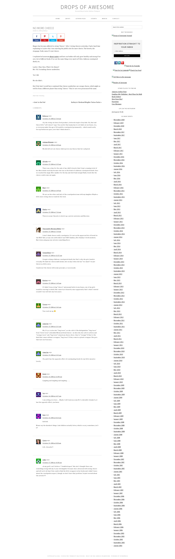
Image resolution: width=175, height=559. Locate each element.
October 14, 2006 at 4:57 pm (52, 396)
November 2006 (119, 499)
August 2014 (118, 237)
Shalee (45, 209)
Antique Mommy (48, 142)
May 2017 (117, 141)
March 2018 (118, 129)
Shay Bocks (81, 556)
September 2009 (119, 394)
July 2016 (117, 172)
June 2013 (117, 277)
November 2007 (119, 462)
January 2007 (118, 493)
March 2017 (118, 148)
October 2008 (118, 428)
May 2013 (117, 280)
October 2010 (118, 354)
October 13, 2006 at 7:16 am (52, 212)
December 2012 (119, 292)
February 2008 (118, 453)
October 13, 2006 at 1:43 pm (52, 283)
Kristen (45, 280)
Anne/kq (45, 324)
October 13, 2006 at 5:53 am (52, 164)
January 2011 (118, 345)
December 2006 (119, 496)
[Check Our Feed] (135, 71)
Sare (44, 415)
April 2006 (117, 521)
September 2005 (119, 543)
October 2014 (118, 231)
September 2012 (119, 302)
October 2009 (118, 391)
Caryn (45, 440)
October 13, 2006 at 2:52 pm (52, 355)
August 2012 (118, 305)
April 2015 (117, 212)
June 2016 (117, 175)
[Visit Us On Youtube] (132, 67)
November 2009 (119, 388)
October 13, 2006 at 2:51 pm (52, 326)
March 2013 (118, 283)
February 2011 (118, 342)
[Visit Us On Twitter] (119, 64)
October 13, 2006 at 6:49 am (52, 191)
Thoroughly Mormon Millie (52, 229)
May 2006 (117, 518)
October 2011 (118, 323)
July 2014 (117, 240)
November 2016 (119, 160)
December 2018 (119, 126)
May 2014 (117, 246)
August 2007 (118, 472)
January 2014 (118, 259)
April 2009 (117, 410)
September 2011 (119, 327)
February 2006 (118, 527)
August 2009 (118, 397)
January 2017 (118, 154)
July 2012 (117, 308)
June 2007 (117, 478)
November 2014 (119, 228)
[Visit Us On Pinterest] (122, 64)
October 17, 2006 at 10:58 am (52, 462)
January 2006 (118, 530)
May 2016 (117, 178)
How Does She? (117, 99)
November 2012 (119, 296)
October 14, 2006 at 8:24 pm (52, 418)
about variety (54, 56)
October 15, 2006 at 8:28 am (52, 443)
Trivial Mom (47, 253)
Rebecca (45, 116)
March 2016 (118, 184)
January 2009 (118, 419)
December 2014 (119, 225)
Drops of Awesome (88, 6)
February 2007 (118, 490)
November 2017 (119, 132)
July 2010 (117, 364)
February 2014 (118, 256)
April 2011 (117, 336)
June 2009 (117, 404)
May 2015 (117, 209)
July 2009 (117, 401)
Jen (44, 393)
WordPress (124, 556)
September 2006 (119, 505)
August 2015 (118, 200)
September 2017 (119, 135)
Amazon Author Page (119, 92)
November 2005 (119, 536)
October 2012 (118, 299)
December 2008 (119, 422)
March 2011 (118, 339)
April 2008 (117, 447)
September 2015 (119, 197)
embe (44, 460)
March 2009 (118, 413)
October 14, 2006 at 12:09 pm (52, 377)
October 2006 (118, 502)
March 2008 (118, 450)
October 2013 (118, 268)
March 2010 (118, 376)
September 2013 (119, 271)
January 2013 (118, 289)
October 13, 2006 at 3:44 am (52, 119)
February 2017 (118, 151)
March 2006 (118, 524)
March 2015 (118, 215)
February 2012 (118, 317)
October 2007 (118, 465)
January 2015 (118, 222)
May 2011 (117, 333)
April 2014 (117, 249)
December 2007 (119, 459)
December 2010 (119, 348)
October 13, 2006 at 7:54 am (52, 231)
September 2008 (119, 431)
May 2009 (117, 407)
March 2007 (118, 487)
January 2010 (118, 382)
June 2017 (117, 138)
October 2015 (118, 194)
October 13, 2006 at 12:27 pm (52, 255)
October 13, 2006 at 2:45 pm (52, 307)
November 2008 (119, 425)
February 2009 (118, 416)
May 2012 (117, 311)
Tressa (45, 304)
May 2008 (117, 444)
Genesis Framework (103, 556)
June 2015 (117, 206)
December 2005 (119, 533)
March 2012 (118, 314)
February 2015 (118, 218)
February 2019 (118, 123)
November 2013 (119, 265)
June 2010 (117, 367)
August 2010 (118, 360)
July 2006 (117, 512)
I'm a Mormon (116, 104)
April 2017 (117, 144)
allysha (45, 161)
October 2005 (118, 539)
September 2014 (119, 234)
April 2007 (117, 484)
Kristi (44, 374)
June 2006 (117, 515)
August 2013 (118, 274)
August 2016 (118, 169)
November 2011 (119, 320)
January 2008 (118, 456)
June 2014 (117, 243)
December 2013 (119, 262)
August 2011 (118, 330)
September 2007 (119, 468)
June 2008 (117, 441)
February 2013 (118, 286)
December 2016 (119, 157)
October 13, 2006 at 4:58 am (52, 145)
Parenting (41, 95)
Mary (44, 188)
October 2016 (118, 163)
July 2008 (117, 438)
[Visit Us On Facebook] (115, 64)
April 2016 (117, 181)
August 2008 (118, 435)
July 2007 (117, 475)
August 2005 (118, 546)
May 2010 (117, 370)
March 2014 (118, 252)
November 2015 (119, 191)
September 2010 (119, 357)
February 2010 (118, 379)
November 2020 (119, 120)
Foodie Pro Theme (67, 556)
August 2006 (118, 509)
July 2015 (117, 203)
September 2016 (119, 166)
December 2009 (119, 385)
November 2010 (119, 351)
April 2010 (117, 373)
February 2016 (118, 188)
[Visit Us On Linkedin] (121, 71)
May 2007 (117, 481)
